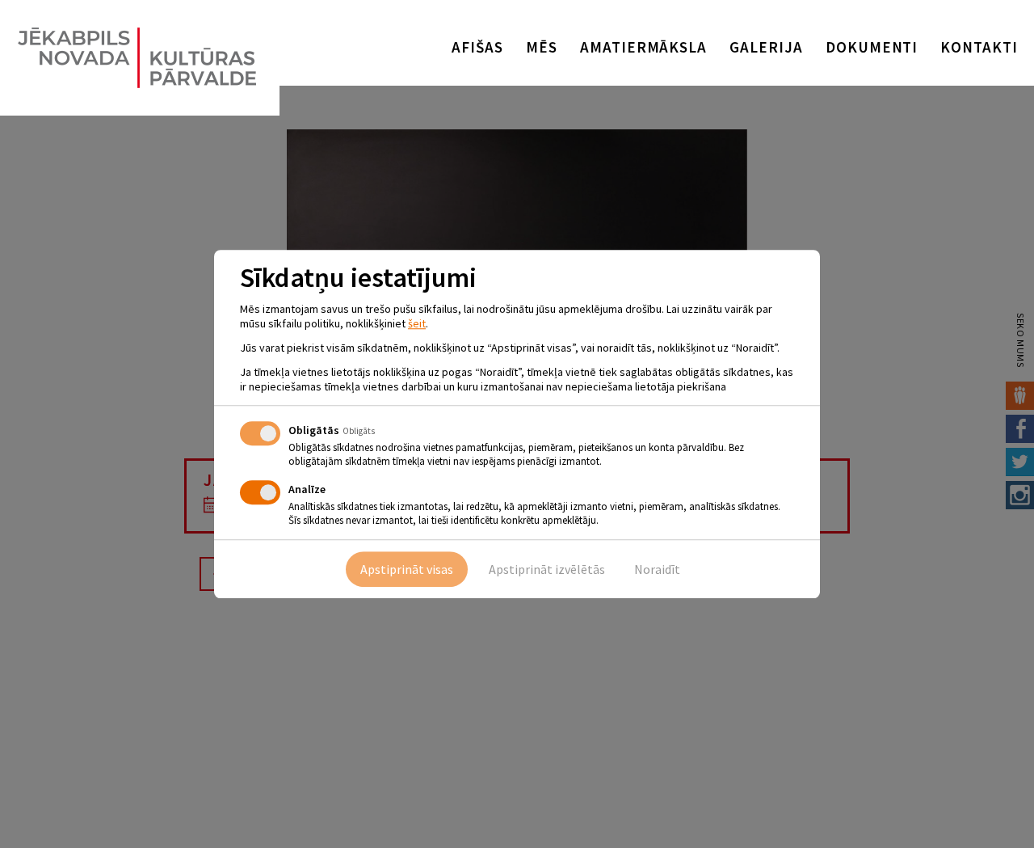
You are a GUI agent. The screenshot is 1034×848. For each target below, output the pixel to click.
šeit (417, 323)
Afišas (477, 47)
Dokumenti (872, 47)
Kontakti (979, 47)
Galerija (766, 47)
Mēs (541, 47)
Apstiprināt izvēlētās (547, 569)
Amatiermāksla (643, 47)
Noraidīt (657, 569)
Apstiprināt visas (406, 569)
